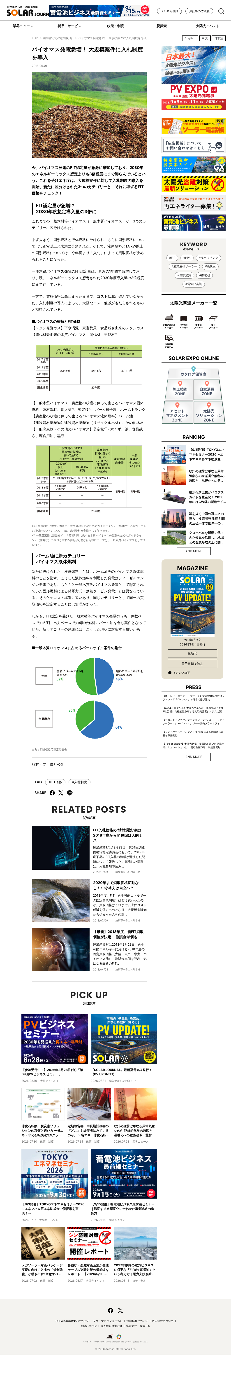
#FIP (172, 258)
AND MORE (193, 551)
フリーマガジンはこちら (108, 1321)
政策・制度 (115, 26)
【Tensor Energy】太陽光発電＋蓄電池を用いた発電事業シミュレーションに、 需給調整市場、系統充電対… (193, 745)
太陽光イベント (208, 26)
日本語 (218, 38)
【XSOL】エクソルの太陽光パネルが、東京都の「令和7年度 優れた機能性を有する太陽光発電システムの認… (193, 709)
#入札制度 (79, 782)
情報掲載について (137, 1321)
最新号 (192, 653)
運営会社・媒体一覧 (138, 1326)
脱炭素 (162, 26)
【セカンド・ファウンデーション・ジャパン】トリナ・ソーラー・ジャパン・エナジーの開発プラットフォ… (194, 721)
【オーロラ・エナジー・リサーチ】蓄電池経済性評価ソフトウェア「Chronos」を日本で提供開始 (194, 697)
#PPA (187, 258)
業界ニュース (23, 26)
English (190, 38)
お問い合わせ (89, 1326)
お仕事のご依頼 (199, 11)
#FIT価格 (55, 782)
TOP (35, 38)
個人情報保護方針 (111, 1326)
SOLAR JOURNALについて (72, 1321)
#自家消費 (184, 275)
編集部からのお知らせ (58, 38)
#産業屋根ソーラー (184, 266)
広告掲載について (163, 1321)
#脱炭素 (210, 266)
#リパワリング (208, 258)
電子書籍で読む (192, 664)
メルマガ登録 (169, 11)
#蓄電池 (204, 275)
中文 (205, 38)
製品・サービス (69, 26)
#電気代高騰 (193, 284)
